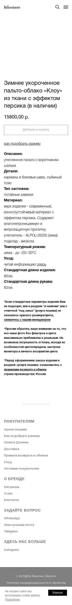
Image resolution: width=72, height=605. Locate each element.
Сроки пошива (15, 429)
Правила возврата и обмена (26, 455)
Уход (8, 462)
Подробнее (12, 600)
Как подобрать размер (22, 436)
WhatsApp (12, 518)
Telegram (11, 531)
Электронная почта (19, 525)
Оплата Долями (16, 442)
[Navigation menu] (66, 7)
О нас (8, 493)
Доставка (11, 449)
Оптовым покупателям (21, 468)
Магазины (11, 487)
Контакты (11, 500)
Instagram (11, 550)
